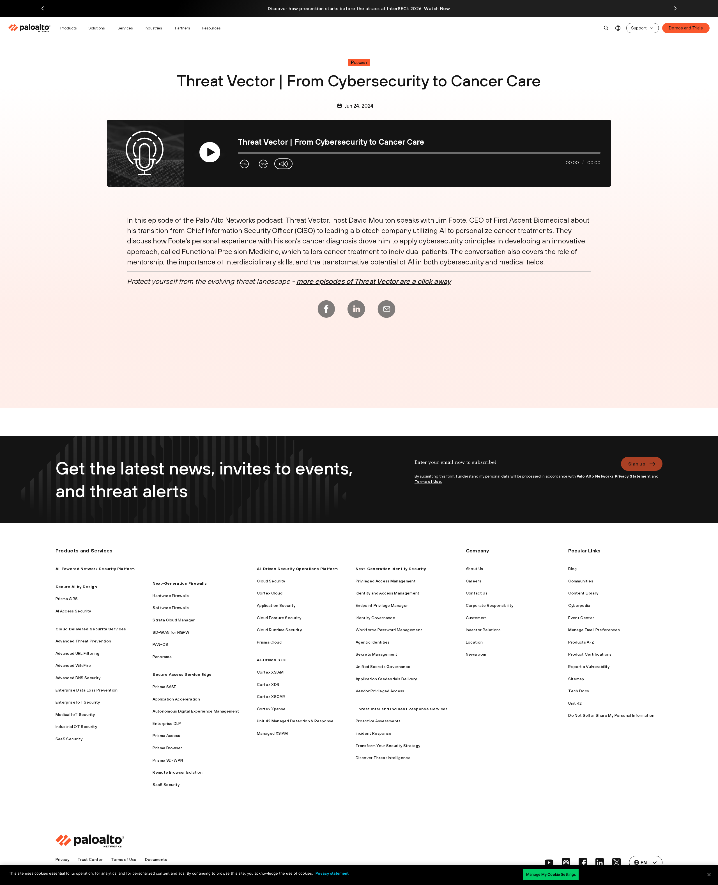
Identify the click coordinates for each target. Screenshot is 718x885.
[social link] (549, 862)
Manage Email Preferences (594, 630)
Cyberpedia (579, 605)
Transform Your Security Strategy (388, 745)
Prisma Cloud (269, 642)
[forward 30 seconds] (263, 164)
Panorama (162, 656)
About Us (474, 568)
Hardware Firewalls (171, 595)
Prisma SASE (164, 687)
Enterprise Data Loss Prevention (87, 690)
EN (618, 28)
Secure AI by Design (76, 586)
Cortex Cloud (269, 593)
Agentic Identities (373, 642)
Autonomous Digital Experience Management (196, 711)
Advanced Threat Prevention (83, 641)
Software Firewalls (171, 607)
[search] (606, 28)
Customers (476, 618)
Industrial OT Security (76, 726)
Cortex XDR (268, 684)
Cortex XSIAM (270, 672)
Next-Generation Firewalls (180, 583)
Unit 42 (575, 703)
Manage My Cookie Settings (551, 874)
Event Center (581, 618)
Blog (572, 568)
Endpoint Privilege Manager (382, 605)
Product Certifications (589, 654)
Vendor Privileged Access (380, 691)
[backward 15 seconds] (245, 164)
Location (474, 642)
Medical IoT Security (75, 714)
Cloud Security (271, 581)
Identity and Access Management (388, 593)
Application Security (276, 605)
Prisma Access (166, 735)
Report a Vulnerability (588, 666)
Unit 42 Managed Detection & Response (295, 721)
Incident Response (373, 733)
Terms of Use (124, 859)
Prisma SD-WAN (168, 760)
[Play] (209, 152)
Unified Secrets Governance (383, 666)
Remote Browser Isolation (177, 772)
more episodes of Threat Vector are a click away (373, 281)
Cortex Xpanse (271, 709)
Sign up (636, 463)
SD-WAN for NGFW (171, 632)
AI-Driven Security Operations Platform (297, 568)
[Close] (709, 874)
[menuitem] (31, 28)
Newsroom (476, 654)
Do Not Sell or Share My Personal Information (611, 715)
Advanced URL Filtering (77, 653)
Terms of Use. (428, 481)
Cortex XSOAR (271, 696)
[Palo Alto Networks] (29, 28)
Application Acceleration (176, 699)
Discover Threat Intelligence (383, 757)
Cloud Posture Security (279, 618)
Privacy (62, 859)
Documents (156, 859)
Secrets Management (376, 654)
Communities (580, 581)
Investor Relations (483, 630)
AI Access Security (73, 611)
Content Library (583, 593)
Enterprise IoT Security (78, 702)
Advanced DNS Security (78, 678)
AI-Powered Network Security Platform (95, 568)
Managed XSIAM (272, 733)
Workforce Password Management (389, 630)
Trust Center (90, 859)
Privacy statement (332, 873)
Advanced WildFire (73, 665)
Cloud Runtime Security (279, 630)
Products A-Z (581, 642)
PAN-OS (160, 644)
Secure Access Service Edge (182, 674)
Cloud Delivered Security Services (91, 629)
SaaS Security (69, 739)
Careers (473, 581)
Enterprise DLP (167, 723)
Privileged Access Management (386, 581)
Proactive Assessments (378, 721)
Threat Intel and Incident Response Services (402, 709)
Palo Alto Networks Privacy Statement (614, 476)
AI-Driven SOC (272, 660)
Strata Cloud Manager (174, 620)
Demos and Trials (686, 28)
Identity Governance (375, 618)
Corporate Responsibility (490, 605)
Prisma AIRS (67, 598)
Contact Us (476, 593)
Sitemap (576, 679)
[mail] (386, 309)
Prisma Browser (167, 748)
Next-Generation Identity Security (391, 568)
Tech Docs (578, 691)
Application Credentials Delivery (386, 679)
